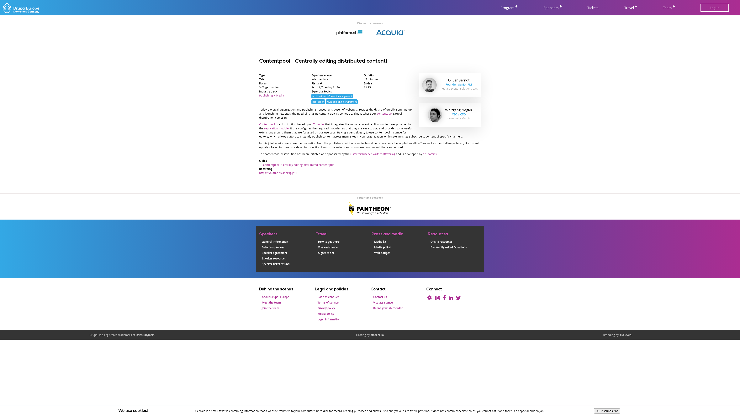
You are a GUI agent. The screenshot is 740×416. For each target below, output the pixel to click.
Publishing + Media (271, 95)
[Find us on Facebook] (444, 299)
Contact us (380, 297)
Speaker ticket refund (276, 264)
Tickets (593, 7)
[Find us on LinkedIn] (451, 299)
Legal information (329, 319)
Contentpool (267, 124)
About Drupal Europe (275, 297)
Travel (629, 7)
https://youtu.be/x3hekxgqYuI (278, 173)
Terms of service (328, 302)
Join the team (270, 308)
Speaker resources (274, 258)
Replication (318, 101)
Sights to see (326, 253)
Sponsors (551, 7)
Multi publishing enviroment (342, 101)
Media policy (382, 247)
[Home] (21, 8)
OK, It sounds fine (607, 411)
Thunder (318, 124)
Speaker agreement (274, 253)
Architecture (319, 96)
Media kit (380, 241)
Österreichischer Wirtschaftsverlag (372, 154)
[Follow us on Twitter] (458, 299)
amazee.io (377, 335)
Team (667, 7)
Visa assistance (328, 247)
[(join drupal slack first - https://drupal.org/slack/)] (429, 299)
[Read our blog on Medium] (437, 299)
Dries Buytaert (145, 335)
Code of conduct (328, 297)
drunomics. (430, 154)
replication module (276, 128)
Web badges (382, 253)
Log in (715, 7)
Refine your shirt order (388, 308)
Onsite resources (441, 241)
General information (275, 241)
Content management (340, 96)
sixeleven (626, 335)
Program (507, 7)
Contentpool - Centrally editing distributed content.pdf (298, 165)
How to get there (329, 241)
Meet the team (271, 302)
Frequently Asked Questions (449, 247)
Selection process (273, 247)
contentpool (384, 113)
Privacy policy (326, 308)
